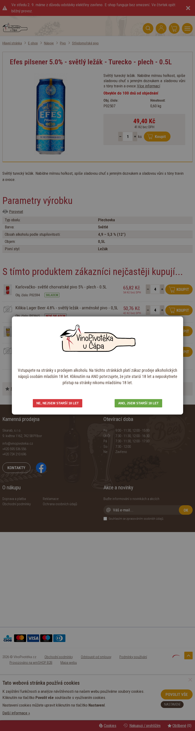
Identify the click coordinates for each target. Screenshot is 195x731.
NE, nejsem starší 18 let (57, 403)
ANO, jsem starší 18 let (138, 403)
